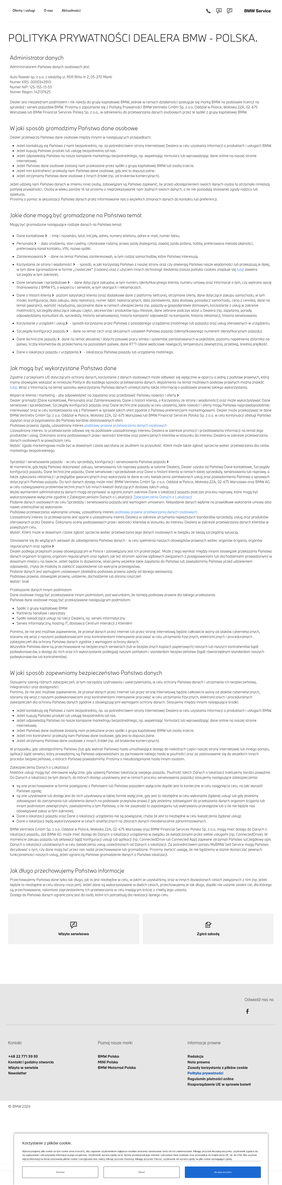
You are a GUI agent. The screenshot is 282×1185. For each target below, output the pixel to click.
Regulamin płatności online (210, 1078)
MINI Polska (108, 1062)
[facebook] (247, 1015)
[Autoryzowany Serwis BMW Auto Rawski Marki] (257, 11)
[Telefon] (208, 11)
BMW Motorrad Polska (117, 1067)
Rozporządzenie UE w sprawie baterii (219, 1084)
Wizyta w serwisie (23, 1067)
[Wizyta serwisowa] (229, 11)
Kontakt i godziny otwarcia (31, 1062)
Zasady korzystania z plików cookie (217, 1067)
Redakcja (195, 1056)
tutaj (240, 269)
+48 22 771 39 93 (23, 1056)
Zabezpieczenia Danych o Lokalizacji (162, 497)
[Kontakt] (219, 11)
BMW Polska (108, 1056)
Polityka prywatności (205, 1073)
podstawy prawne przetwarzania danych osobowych (125, 425)
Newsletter (17, 1073)
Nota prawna (198, 1062)
